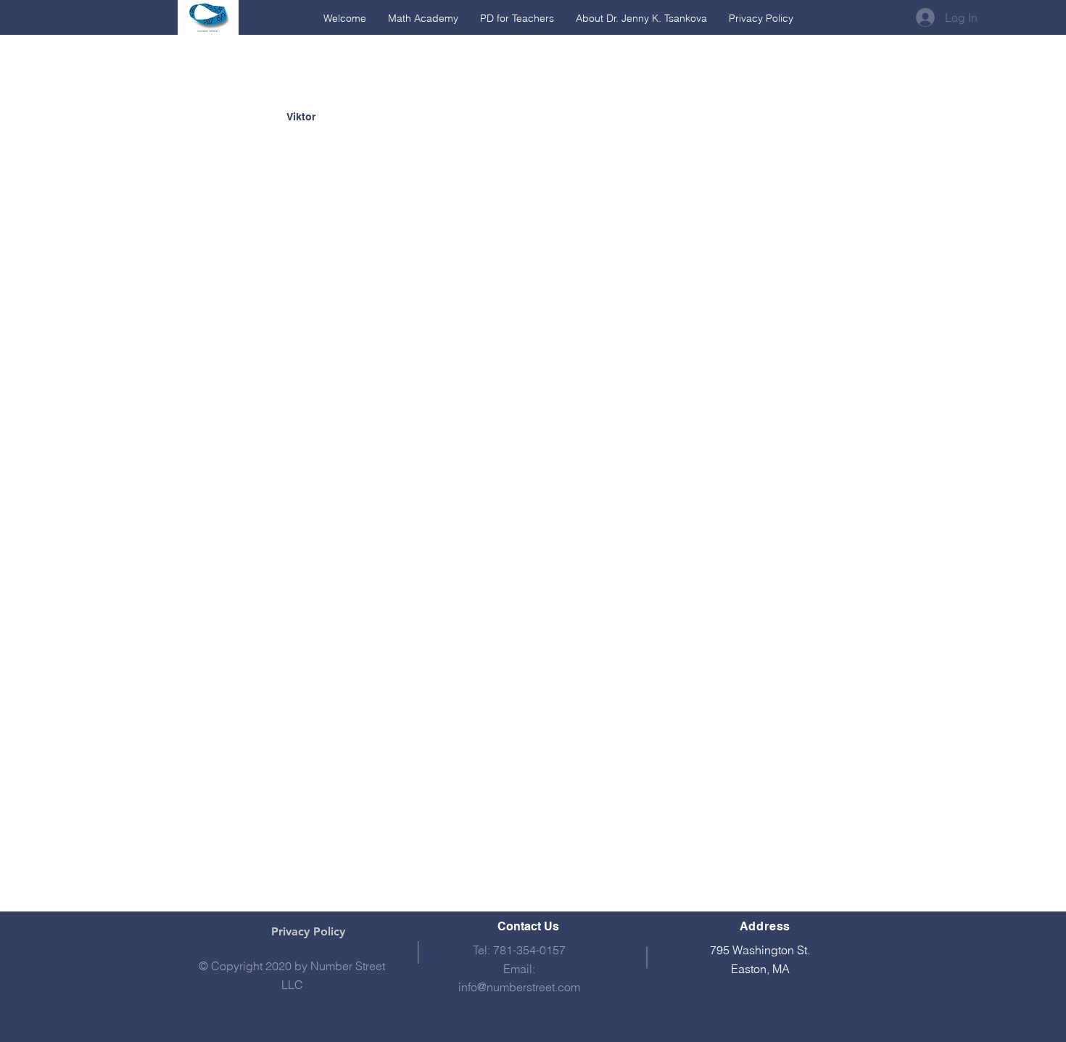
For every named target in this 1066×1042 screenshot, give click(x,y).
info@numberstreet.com (519, 987)
